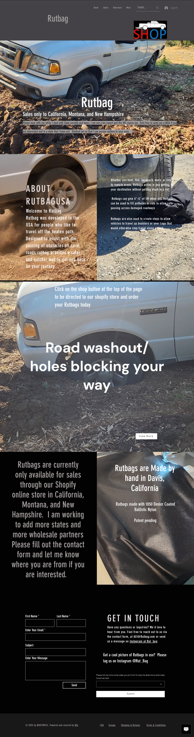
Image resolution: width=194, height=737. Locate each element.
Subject (29, 645)
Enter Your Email (34, 630)
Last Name (62, 616)
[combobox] (130, 684)
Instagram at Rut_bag (143, 641)
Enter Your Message (36, 658)
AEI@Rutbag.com (144, 637)
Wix (76, 725)
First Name (31, 616)
